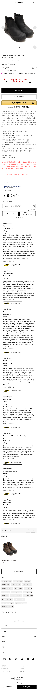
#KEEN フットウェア (7, 588)
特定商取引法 (4, 668)
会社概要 (22, 668)
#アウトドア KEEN (16, 592)
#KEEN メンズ (5, 584)
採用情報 (22, 671)
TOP (2, 621)
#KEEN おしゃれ (28, 592)
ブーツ (21, 621)
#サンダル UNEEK (28, 595)
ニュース (4, 652)
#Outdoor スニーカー (7, 603)
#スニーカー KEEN (7, 581)
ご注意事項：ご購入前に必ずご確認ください (17, 174)
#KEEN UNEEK (5, 592)
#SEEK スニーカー (19, 599)
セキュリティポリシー (25, 666)
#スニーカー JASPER (16, 595)
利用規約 (3, 666)
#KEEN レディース (27, 584)
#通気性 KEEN (28, 588)
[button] (3, 27)
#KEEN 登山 (28, 581)
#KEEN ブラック (16, 584)
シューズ (16, 621)
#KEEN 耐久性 (18, 588)
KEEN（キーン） (9, 621)
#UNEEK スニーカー (7, 599)
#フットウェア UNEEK (21, 603)
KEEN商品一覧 (18, 571)
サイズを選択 (19, 90)
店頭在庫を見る (20, 96)
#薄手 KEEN (5, 595)
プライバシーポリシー (7, 671)
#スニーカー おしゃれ (7, 606)
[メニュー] (3, 2)
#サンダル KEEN (18, 581)
